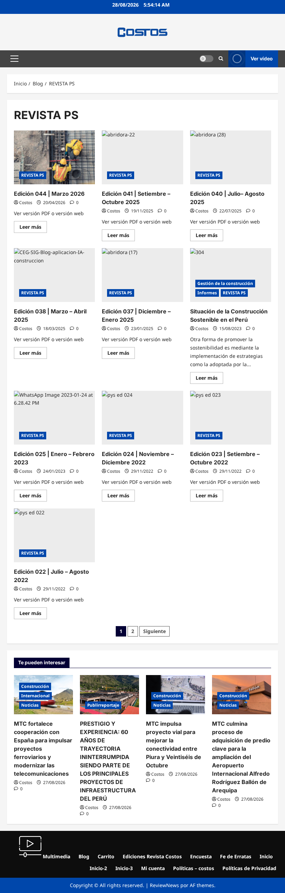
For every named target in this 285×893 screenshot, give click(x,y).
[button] (14, 58)
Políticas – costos (193, 868)
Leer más (33, 225)
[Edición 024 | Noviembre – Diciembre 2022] (142, 418)
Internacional (35, 696)
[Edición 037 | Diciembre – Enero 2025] (142, 275)
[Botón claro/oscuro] (206, 58)
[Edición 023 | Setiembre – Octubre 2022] (230, 418)
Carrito (106, 856)
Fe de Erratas (235, 856)
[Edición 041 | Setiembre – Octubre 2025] (142, 157)
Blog (84, 856)
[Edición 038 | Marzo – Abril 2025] (54, 275)
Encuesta (201, 856)
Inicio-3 (124, 868)
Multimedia (55, 856)
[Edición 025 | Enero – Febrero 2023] (54, 418)
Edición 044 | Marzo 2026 (49, 193)
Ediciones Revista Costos (152, 856)
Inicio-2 (98, 868)
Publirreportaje (103, 705)
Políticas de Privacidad (249, 868)
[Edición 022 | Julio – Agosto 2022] (54, 535)
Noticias (30, 705)
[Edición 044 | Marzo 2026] (54, 157)
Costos (25, 202)
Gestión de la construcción (225, 283)
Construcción (35, 686)
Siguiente (154, 631)
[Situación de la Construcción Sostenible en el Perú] (230, 275)
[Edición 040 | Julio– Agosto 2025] (230, 157)
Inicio (266, 856)
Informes (207, 293)
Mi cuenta (153, 868)
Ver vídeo (262, 58)
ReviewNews (164, 885)
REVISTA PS (32, 175)
